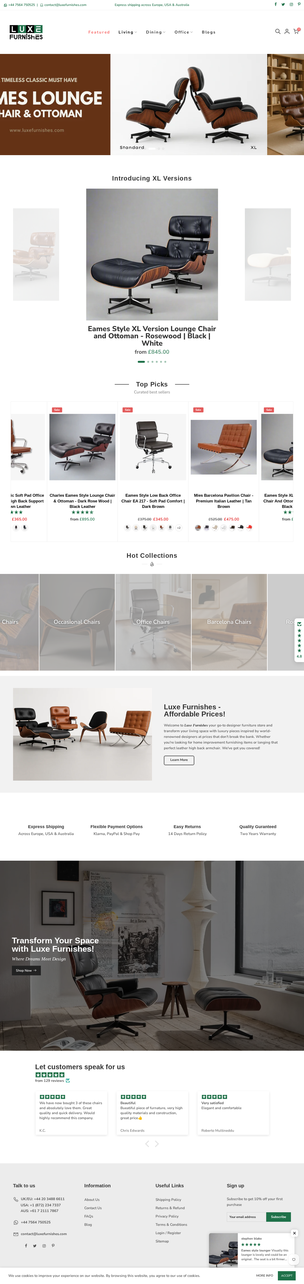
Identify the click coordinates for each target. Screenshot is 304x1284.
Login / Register (168, 1233)
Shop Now (24, 970)
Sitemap (162, 1241)
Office (182, 32)
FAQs (88, 1216)
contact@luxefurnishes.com (64, 5)
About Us (92, 1199)
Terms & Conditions (171, 1224)
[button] (299, 640)
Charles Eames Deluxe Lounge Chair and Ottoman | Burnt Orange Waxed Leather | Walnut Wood (104, 501)
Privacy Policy (167, 1216)
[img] (154, 1075)
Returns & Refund (170, 1208)
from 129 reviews (49, 1080)
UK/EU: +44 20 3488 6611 (42, 1199)
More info (264, 1276)
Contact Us (93, 1208)
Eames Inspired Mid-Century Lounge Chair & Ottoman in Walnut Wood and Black (245, 501)
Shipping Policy (168, 1199)
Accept (286, 1276)
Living (126, 32)
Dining (154, 32)
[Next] (285, 278)
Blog (88, 1224)
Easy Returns (187, 826)
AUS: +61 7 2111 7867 (39, 1210)
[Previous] (19, 278)
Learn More (179, 760)
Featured (99, 32)
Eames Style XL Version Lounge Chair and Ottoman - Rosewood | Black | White (152, 336)
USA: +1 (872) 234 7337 (40, 1205)
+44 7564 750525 (21, 5)
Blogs (209, 32)
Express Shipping (46, 826)
